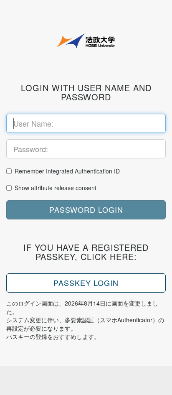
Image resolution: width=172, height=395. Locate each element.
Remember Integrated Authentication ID (67, 171)
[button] (86, 209)
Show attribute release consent (55, 187)
